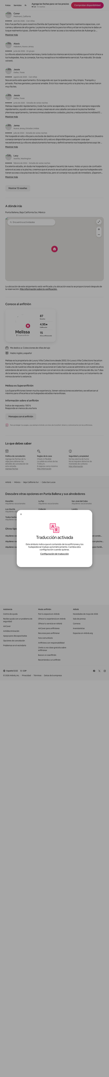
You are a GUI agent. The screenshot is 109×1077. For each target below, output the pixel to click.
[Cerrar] (21, 514)
